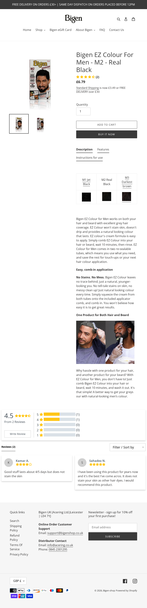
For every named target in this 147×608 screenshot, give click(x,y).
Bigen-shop (109, 590)
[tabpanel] (106, 286)
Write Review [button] (17, 434)
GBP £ (17, 581)
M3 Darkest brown (127, 182)
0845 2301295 (58, 549)
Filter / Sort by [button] (123, 447)
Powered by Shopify (126, 590)
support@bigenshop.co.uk (65, 533)
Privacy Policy (19, 554)
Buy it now (106, 134)
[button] (87, 77)
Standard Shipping (87, 88)
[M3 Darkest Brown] (126, 200)
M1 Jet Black (86, 182)
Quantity (82, 104)
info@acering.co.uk (60, 545)
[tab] (84, 150)
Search (14, 521)
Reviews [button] (8, 446)
